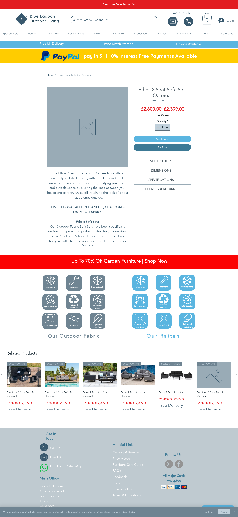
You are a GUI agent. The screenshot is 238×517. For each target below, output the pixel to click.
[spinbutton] (162, 127)
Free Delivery (162, 114)
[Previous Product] (2, 375)
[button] (207, 18)
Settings (209, 511)
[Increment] (167, 127)
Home (50, 74)
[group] (119, 388)
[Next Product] (236, 375)
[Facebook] (179, 464)
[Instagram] (169, 464)
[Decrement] (157, 127)
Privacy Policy (128, 511)
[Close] (234, 511)
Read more (87, 245)
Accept (224, 511)
